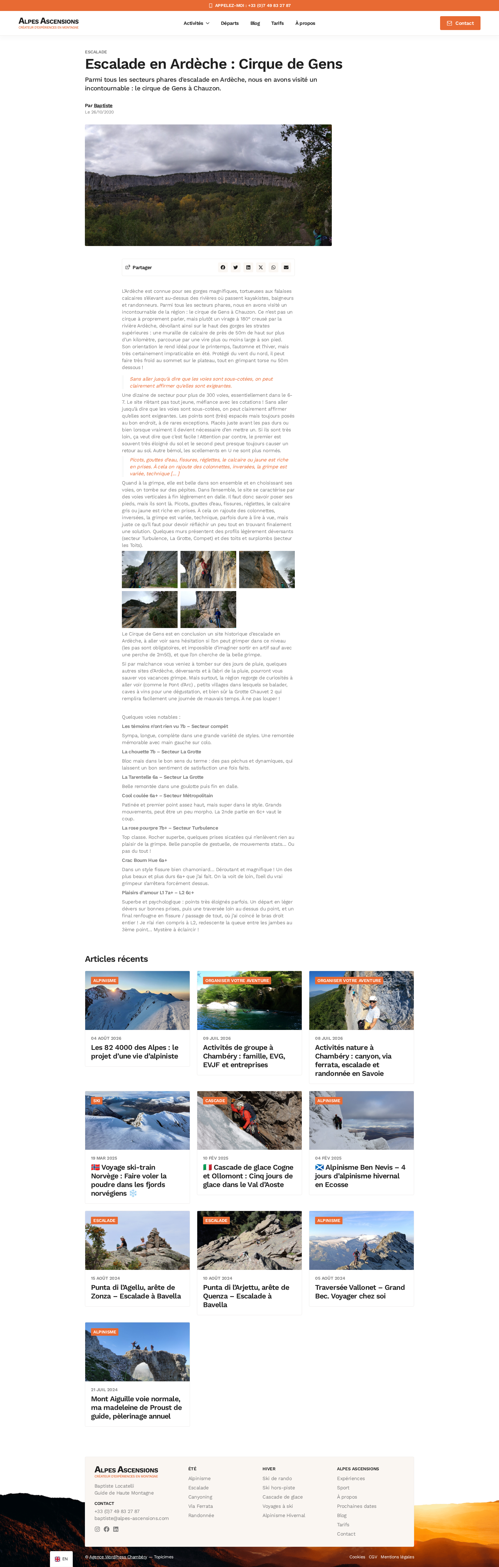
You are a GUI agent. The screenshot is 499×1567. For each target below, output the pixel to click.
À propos (347, 1497)
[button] (223, 267)
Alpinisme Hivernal (283, 1515)
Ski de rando (277, 1478)
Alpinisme (199, 1478)
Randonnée (201, 1515)
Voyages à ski (277, 1506)
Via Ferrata (200, 1506)
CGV (373, 1556)
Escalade (198, 1487)
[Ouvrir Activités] (207, 23)
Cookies (357, 1556)
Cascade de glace (282, 1497)
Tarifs (343, 1524)
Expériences (351, 1478)
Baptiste (103, 105)
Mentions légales (397, 1556)
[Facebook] (106, 1529)
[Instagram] (97, 1529)
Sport (343, 1487)
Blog (342, 1515)
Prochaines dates (356, 1506)
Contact (346, 1534)
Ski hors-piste (278, 1487)
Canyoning (200, 1497)
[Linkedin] (116, 1529)
